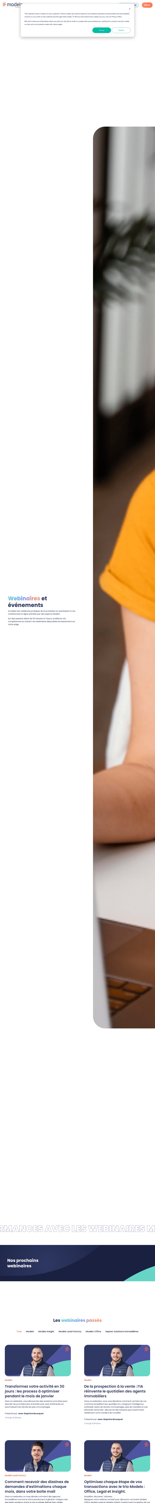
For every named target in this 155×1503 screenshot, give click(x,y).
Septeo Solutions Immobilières (121, 1331)
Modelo (30, 1331)
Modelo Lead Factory (70, 1331)
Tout (19, 1331)
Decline (121, 30)
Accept (102, 30)
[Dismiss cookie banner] (130, 9)
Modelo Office (93, 1331)
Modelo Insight (46, 1331)
